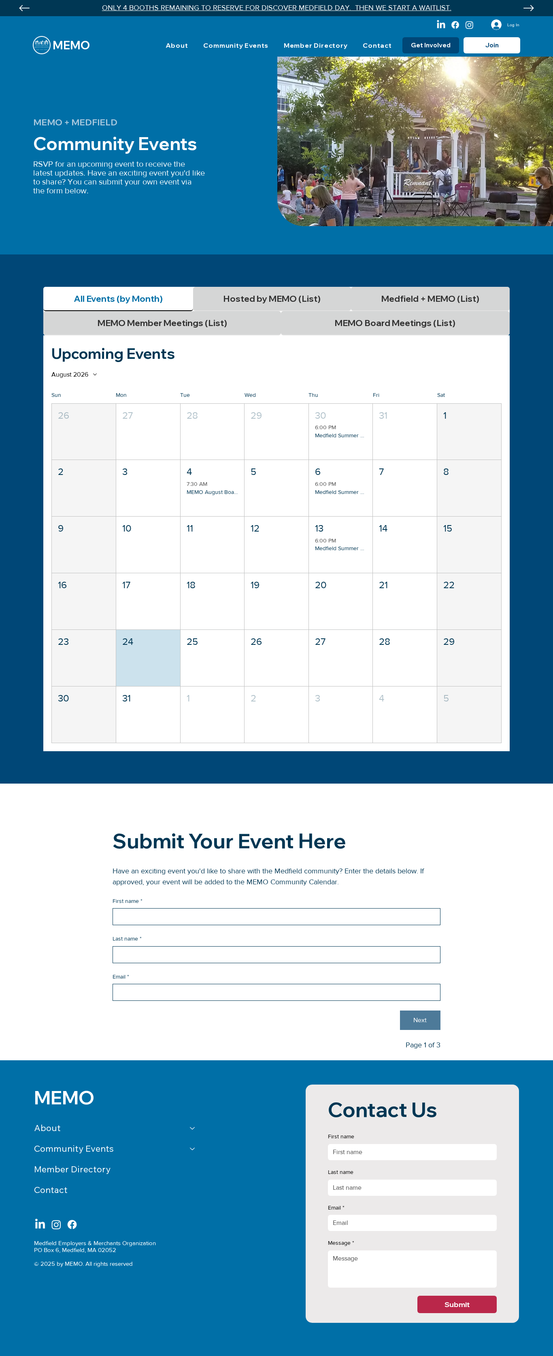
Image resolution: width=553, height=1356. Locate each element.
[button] (83, 431)
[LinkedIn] (441, 25)
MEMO (71, 45)
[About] (193, 1128)
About (47, 1128)
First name (128, 901)
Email (121, 976)
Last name (127, 938)
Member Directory (72, 1169)
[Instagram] (469, 25)
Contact (51, 1189)
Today (485, 374)
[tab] (118, 299)
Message (341, 1242)
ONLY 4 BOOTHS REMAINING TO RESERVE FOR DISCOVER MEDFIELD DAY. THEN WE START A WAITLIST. (276, 8)
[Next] (529, 8)
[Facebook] (455, 25)
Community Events (74, 1148)
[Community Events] (193, 1148)
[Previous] (24, 8)
